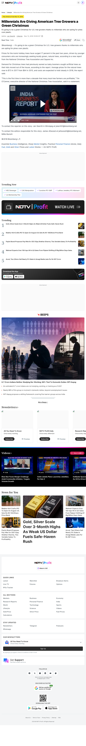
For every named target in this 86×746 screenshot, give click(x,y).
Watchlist (33, 581)
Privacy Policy (46, 717)
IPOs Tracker (8, 588)
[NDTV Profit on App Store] (51, 708)
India (58, 602)
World (5, 605)
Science (33, 608)
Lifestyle (19, 36)
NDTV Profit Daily (46, 431)
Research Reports (10, 602)
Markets (6, 598)
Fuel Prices (60, 612)
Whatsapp (7, 629)
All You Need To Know (13, 431)
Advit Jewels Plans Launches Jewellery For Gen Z (53, 478)
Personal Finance (62, 144)
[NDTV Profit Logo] (43, 562)
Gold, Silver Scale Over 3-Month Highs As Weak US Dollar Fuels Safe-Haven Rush (41, 531)
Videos (59, 608)
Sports (58, 605)
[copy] (83, 40)
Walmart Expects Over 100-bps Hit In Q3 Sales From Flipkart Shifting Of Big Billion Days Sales (75, 511)
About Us (28, 717)
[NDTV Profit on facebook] (29, 673)
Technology (34, 605)
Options (59, 584)
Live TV (6, 584)
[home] (13, 2)
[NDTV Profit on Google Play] (34, 708)
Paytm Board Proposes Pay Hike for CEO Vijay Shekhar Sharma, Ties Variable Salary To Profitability (10, 534)
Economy (59, 598)
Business (13, 144)
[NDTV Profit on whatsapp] (55, 673)
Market (37, 144)
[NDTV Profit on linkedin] (45, 673)
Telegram (33, 626)
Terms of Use (36, 717)
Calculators (7, 615)
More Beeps (42, 402)
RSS (59, 717)
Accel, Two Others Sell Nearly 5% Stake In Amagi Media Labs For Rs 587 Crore (74, 533)
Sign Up (43, 649)
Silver (16, 147)
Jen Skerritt (11, 36)
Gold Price (7, 612)
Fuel (3, 147)
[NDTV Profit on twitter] (35, 673)
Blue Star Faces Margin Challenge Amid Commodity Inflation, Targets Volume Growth (16, 479)
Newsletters (7, 626)
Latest (31, 147)
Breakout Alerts (62, 581)
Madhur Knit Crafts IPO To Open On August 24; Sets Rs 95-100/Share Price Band (10, 511)
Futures (32, 584)
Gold (8, 147)
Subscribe (9, 439)
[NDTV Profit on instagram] (40, 673)
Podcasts (59, 626)
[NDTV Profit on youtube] (50, 673)
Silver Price (34, 612)
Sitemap (54, 717)
